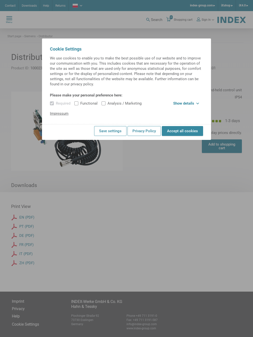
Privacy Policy (144, 131)
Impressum (59, 113)
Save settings (110, 131)
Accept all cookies (182, 131)
